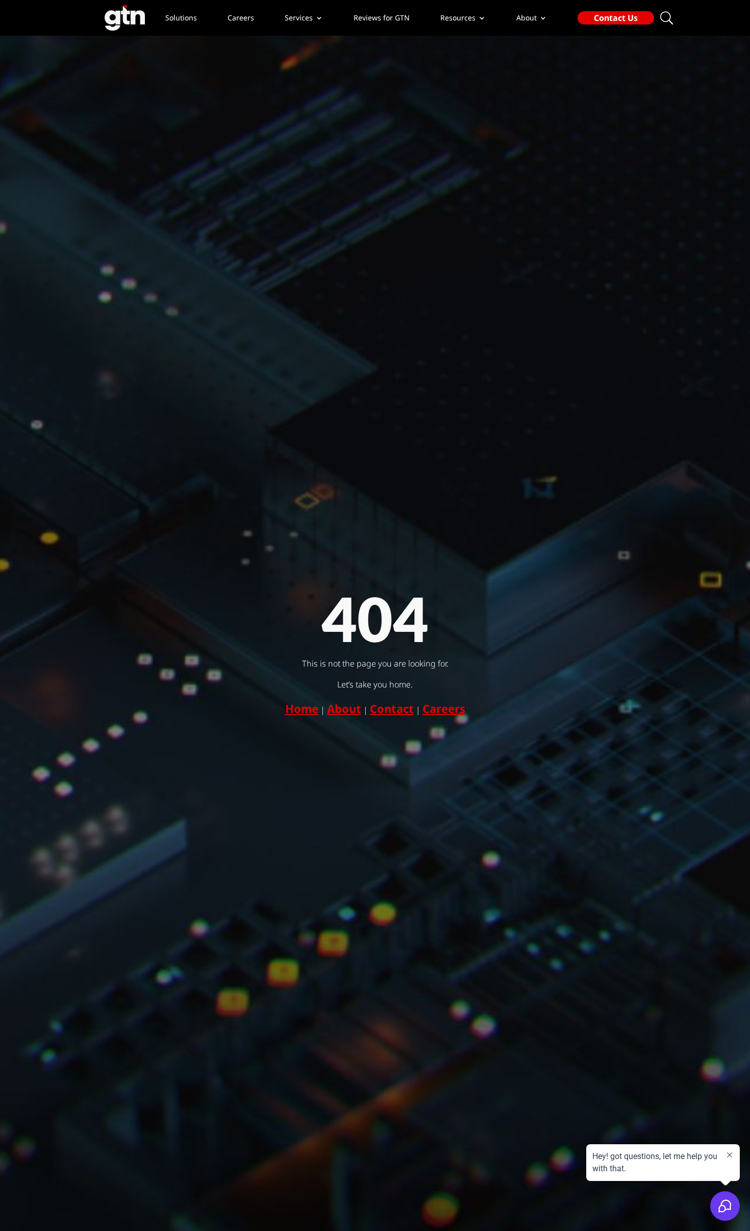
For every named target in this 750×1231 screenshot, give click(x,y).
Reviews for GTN (382, 17)
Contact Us (616, 17)
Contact (392, 708)
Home (301, 708)
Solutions (181, 17)
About (344, 708)
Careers (241, 17)
